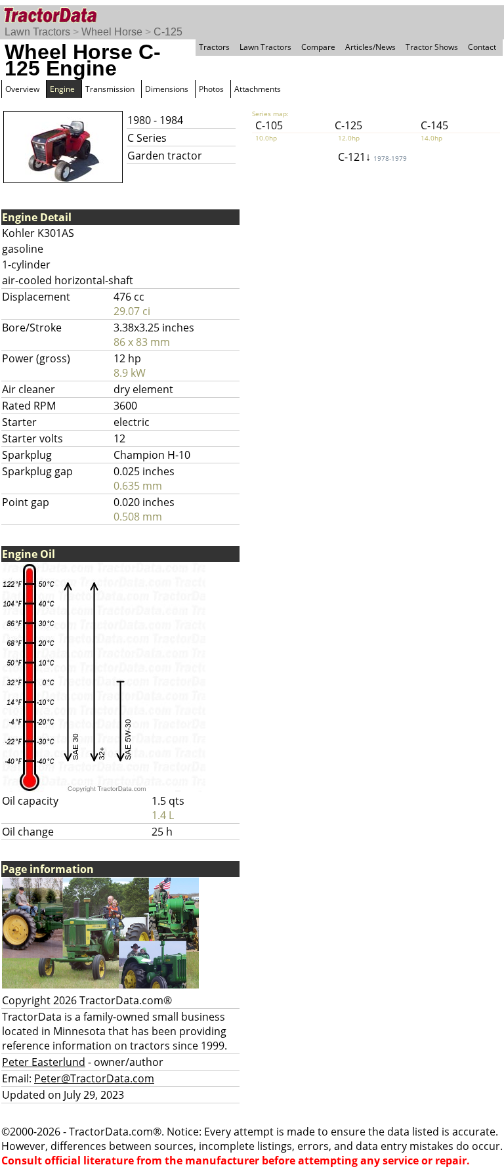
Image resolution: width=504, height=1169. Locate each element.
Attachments (257, 89)
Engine (62, 89)
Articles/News (370, 47)
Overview (22, 89)
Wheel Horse (111, 31)
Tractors (214, 47)
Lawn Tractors (37, 31)
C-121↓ (372, 157)
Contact (482, 47)
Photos (211, 89)
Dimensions (166, 89)
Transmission (110, 89)
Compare (318, 47)
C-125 (168, 31)
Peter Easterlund (43, 1062)
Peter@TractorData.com (94, 1078)
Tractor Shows (432, 47)
